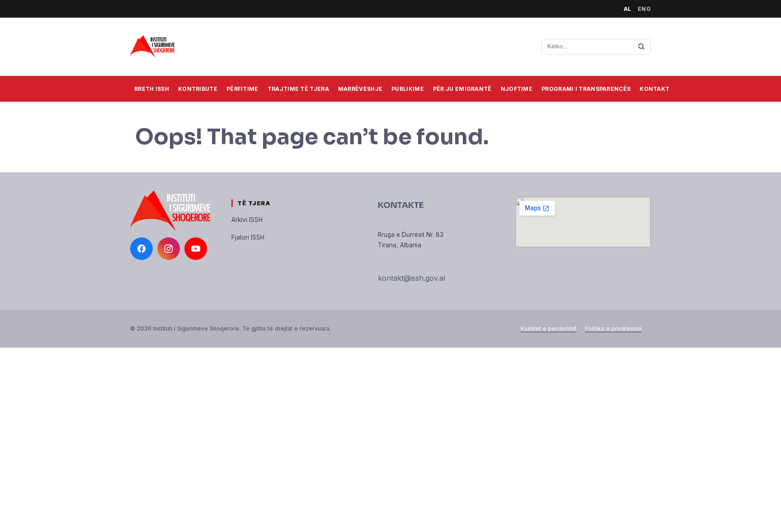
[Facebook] (141, 248)
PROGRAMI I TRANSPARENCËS (585, 88)
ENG (644, 8)
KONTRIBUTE (197, 88)
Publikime (407, 88)
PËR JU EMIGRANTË (462, 88)
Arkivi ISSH (247, 219)
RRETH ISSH (151, 88)
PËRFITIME (242, 88)
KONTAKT (654, 88)
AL (627, 8)
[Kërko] (641, 46)
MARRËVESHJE (360, 88)
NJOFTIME (516, 88)
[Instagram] (168, 248)
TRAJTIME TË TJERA (298, 88)
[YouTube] (195, 248)
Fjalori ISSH (247, 237)
